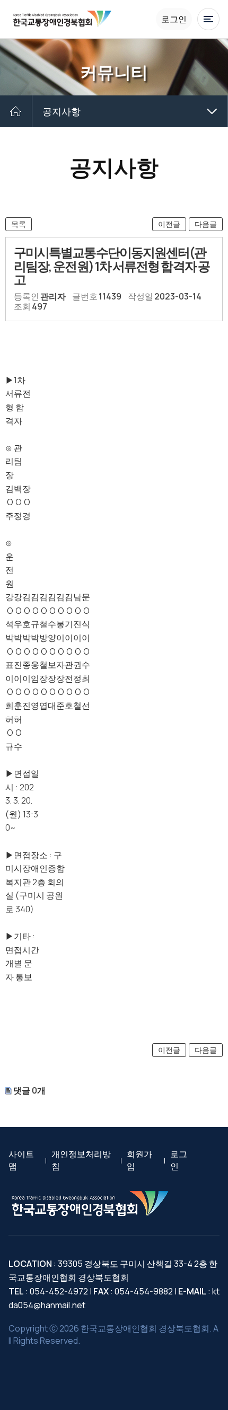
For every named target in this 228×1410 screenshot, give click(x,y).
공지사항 (61, 111)
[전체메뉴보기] (208, 19)
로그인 (174, 19)
